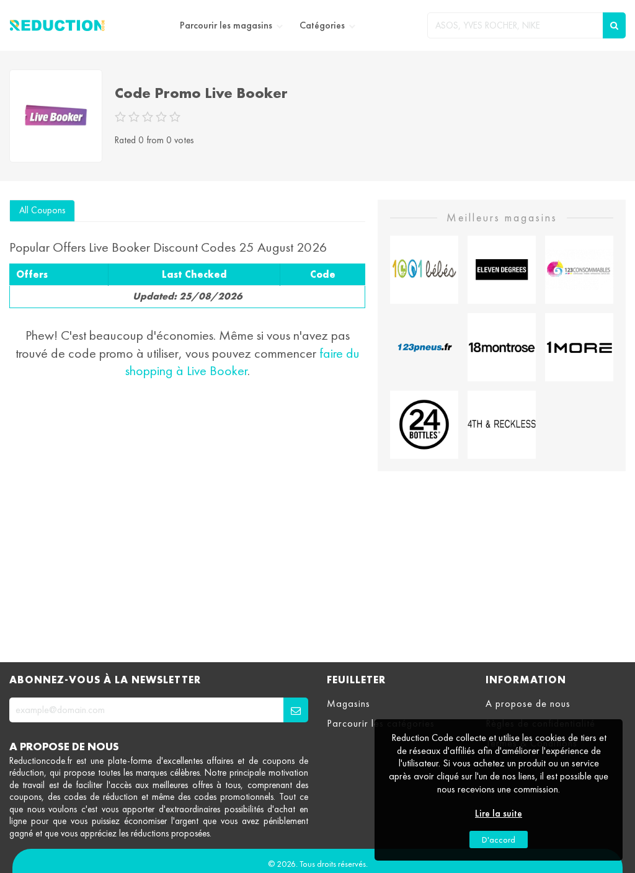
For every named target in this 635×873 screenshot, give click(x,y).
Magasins (348, 704)
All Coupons (42, 210)
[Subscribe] (295, 710)
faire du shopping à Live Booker (242, 362)
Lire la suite (498, 813)
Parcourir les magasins (226, 25)
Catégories (322, 25)
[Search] (614, 25)
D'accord (498, 839)
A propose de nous (528, 704)
